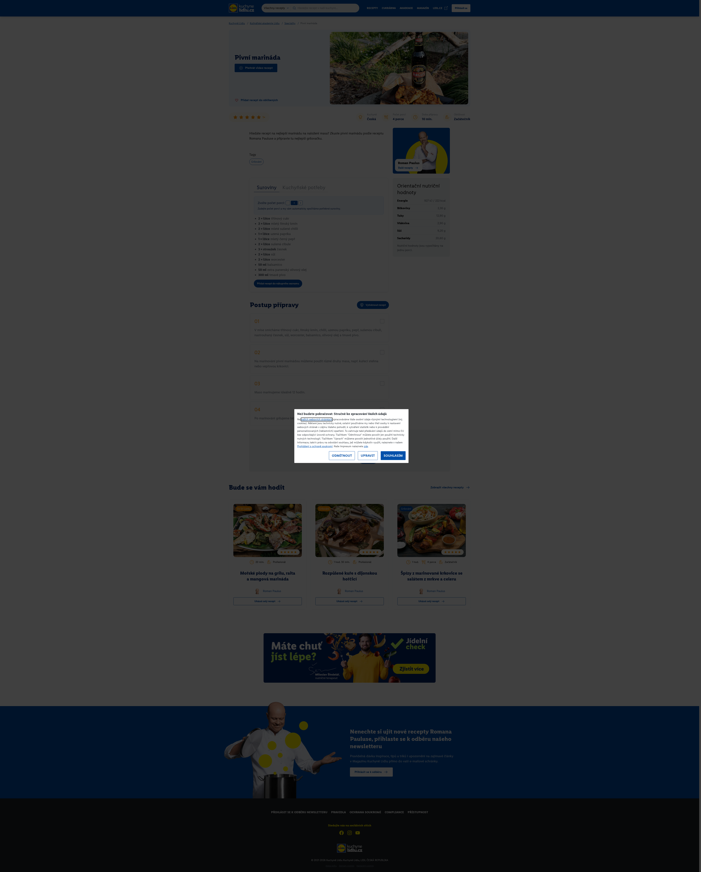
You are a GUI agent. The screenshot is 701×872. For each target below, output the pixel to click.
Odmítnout (342, 456)
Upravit (368, 456)
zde (366, 446)
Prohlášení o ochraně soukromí (315, 446)
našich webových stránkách (316, 419)
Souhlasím (393, 456)
